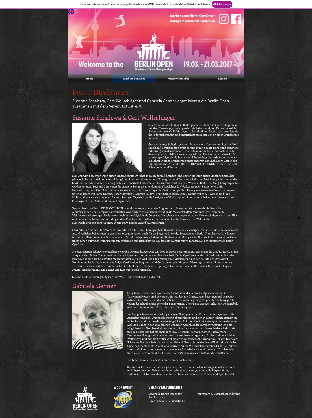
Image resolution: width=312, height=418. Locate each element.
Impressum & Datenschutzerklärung (218, 393)
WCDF (123, 277)
